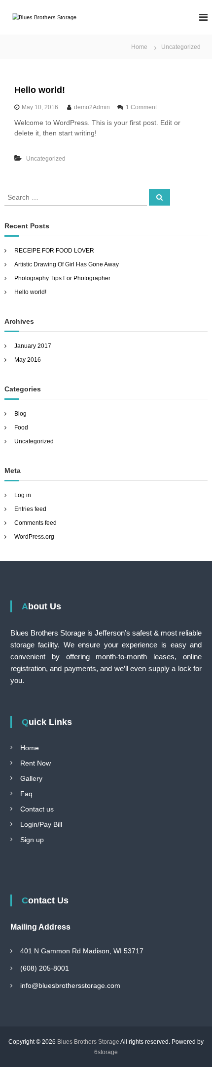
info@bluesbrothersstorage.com (70, 985)
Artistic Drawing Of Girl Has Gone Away (66, 264)
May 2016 (27, 359)
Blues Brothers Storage (88, 1041)
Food (21, 427)
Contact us (37, 809)
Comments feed (35, 522)
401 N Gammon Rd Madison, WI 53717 (81, 951)
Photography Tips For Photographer (62, 278)
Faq (26, 794)
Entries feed (30, 509)
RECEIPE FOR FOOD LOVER (54, 250)
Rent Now (35, 763)
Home (29, 748)
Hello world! (39, 90)
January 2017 (32, 345)
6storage (106, 1052)
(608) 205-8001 (44, 968)
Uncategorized (46, 158)
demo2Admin (92, 107)
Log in (22, 495)
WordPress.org (34, 536)
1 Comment (141, 107)
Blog (20, 413)
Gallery (31, 778)
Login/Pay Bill (41, 824)
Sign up (32, 840)
